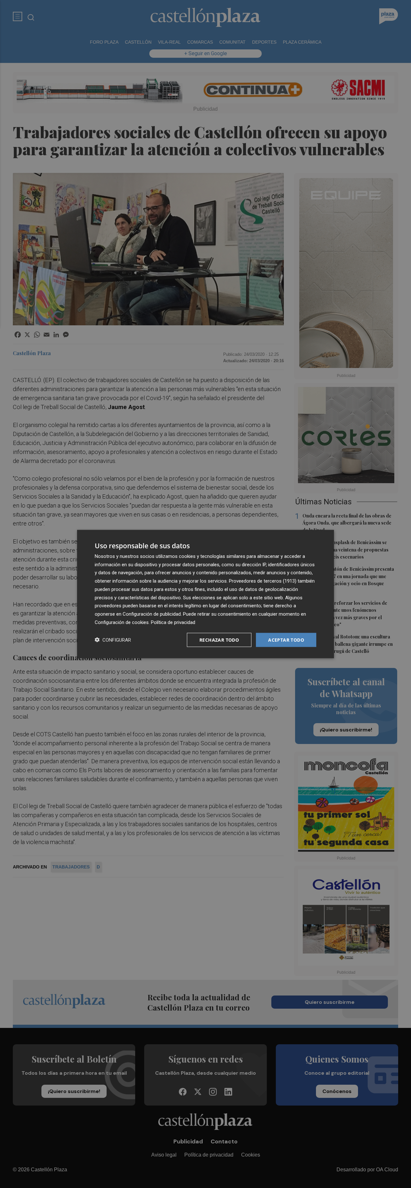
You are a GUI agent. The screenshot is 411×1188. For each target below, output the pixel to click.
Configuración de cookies (122, 622)
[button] (113, 640)
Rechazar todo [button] (219, 640)
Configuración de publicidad (152, 614)
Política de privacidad (173, 622)
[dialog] (205, 594)
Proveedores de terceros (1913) (262, 581)
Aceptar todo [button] (286, 640)
